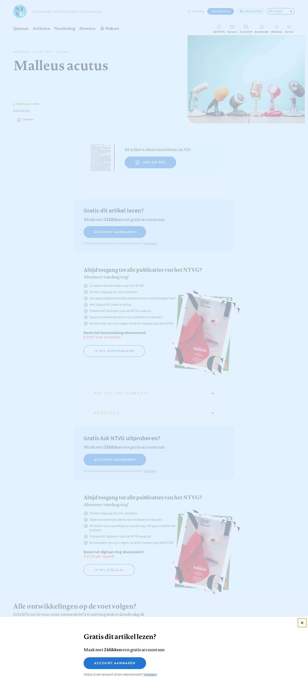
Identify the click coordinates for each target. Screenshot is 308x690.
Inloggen (150, 674)
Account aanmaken (115, 663)
